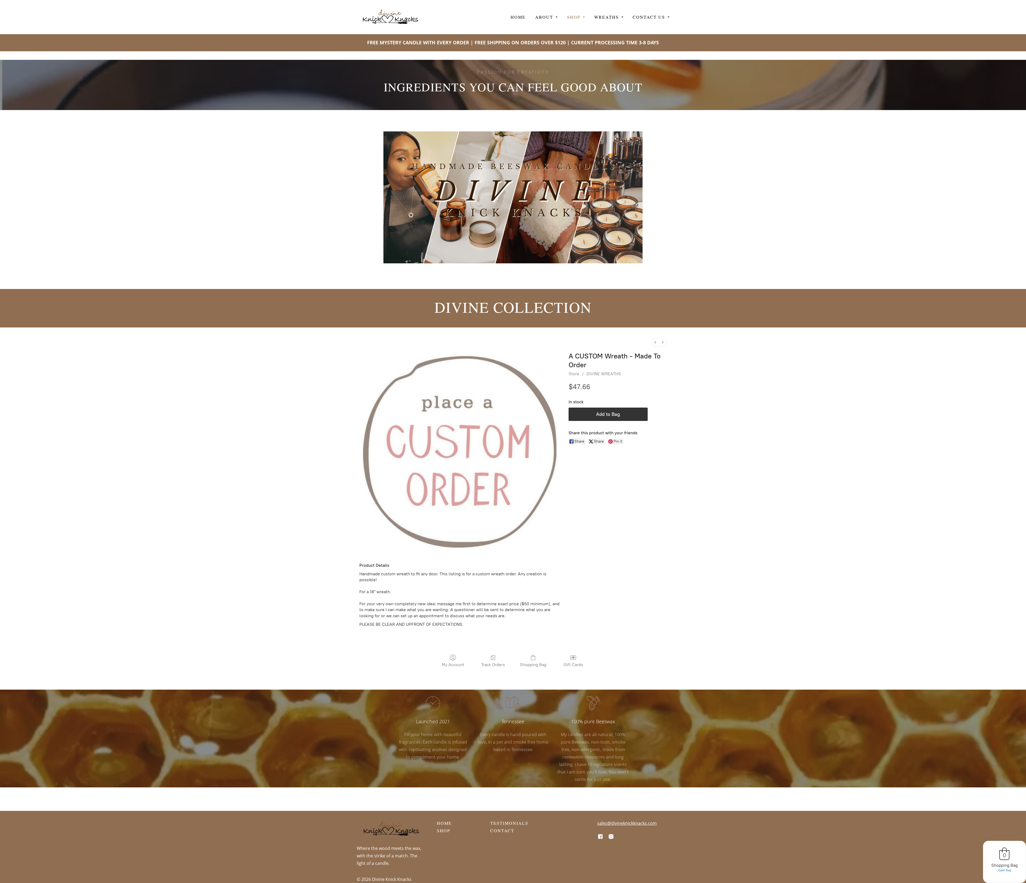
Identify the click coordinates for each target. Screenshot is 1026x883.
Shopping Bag (533, 664)
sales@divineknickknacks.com (627, 823)
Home (444, 823)
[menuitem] (655, 342)
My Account (453, 664)
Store (574, 373)
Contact (502, 830)
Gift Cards (573, 664)
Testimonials (509, 823)
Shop (443, 830)
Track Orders (493, 664)
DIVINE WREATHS (603, 373)
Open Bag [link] (1004, 870)
